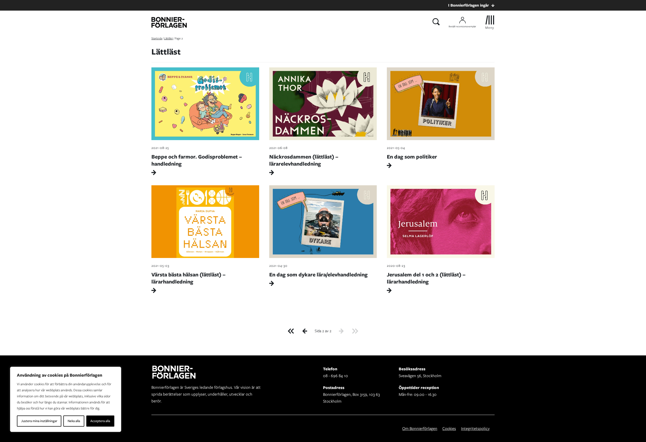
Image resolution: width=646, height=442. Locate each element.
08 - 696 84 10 (335, 376)
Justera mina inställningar (39, 421)
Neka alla (74, 421)
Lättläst (168, 38)
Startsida (156, 38)
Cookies (449, 428)
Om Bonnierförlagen (419, 428)
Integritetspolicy (475, 428)
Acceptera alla (100, 421)
